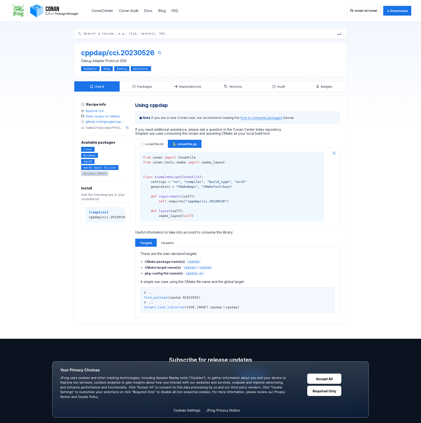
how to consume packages (261, 118)
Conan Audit (128, 11)
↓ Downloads (397, 11)
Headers (167, 243)
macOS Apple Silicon (100, 167)
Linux (88, 149)
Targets (146, 243)
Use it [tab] (99, 86)
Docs (148, 11)
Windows (90, 155)
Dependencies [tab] (190, 86)
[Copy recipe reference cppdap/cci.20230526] (159, 53)
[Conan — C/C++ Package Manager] (47, 11)
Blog (162, 11)
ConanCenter (102, 11)
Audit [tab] (281, 86)
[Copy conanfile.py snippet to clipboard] (334, 153)
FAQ (175, 11)
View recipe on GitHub (103, 116)
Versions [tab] (235, 86)
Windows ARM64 (95, 173)
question (215, 130)
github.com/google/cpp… (105, 121)
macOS (88, 161)
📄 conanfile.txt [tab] (151, 144)
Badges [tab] (326, 86)
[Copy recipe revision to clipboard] (127, 127)
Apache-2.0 (95, 111)
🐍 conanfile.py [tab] (184, 144)
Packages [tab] (144, 86)
